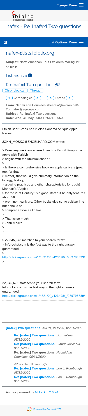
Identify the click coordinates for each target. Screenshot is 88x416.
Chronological (15, 90)
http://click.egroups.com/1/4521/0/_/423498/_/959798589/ (43, 295)
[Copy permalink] (57, 84)
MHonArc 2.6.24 (46, 392)
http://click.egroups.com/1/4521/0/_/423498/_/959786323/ (43, 257)
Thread (36, 90)
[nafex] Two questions (23, 328)
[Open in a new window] (30, 75)
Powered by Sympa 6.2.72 (47, 409)
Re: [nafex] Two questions (34, 335)
